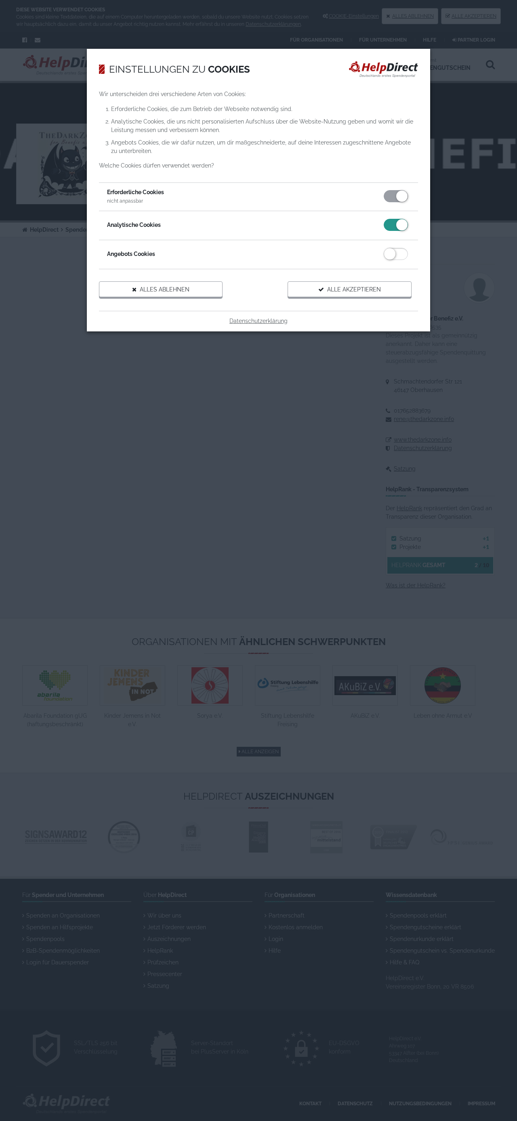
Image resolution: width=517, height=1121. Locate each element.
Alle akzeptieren (352, 289)
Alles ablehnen (163, 289)
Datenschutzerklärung (258, 321)
